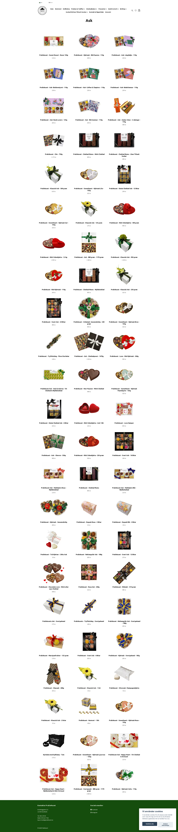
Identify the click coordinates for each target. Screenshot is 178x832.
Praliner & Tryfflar (77, 9)
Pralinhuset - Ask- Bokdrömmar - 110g (124, 87)
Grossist (108, 12)
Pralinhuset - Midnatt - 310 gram (124, 587)
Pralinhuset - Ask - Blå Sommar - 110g (89, 120)
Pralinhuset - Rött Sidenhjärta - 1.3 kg (53, 257)
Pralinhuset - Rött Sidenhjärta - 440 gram (124, 223)
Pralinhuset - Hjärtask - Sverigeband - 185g (124, 655)
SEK (50, 2)
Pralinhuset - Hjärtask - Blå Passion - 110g (89, 55)
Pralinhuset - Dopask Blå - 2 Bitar (124, 522)
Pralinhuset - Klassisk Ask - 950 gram (124, 257)
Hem (51, 9)
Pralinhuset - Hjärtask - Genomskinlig (53, 522)
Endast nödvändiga (165, 824)
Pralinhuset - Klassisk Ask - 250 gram (124, 289)
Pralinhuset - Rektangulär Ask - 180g (89, 554)
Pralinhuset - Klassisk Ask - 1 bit (89, 688)
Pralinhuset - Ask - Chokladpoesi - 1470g (89, 356)
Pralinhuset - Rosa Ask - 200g (89, 587)
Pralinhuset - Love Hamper (124, 423)
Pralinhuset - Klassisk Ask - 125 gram (89, 223)
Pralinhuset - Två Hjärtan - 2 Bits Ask (54, 554)
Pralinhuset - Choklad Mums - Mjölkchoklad (89, 289)
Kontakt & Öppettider (96, 12)
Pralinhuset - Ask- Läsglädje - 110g (124, 55)
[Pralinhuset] (42, 10)
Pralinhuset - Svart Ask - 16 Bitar (124, 455)
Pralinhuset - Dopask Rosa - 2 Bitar (89, 522)
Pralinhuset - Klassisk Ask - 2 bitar (53, 720)
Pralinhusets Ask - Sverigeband (53, 621)
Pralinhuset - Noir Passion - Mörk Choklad (89, 389)
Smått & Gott (112, 9)
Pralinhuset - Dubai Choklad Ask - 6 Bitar (53, 423)
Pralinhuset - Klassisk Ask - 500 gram (54, 188)
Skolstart (58, 9)
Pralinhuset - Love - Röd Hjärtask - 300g (124, 356)
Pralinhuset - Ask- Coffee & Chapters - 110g (89, 87)
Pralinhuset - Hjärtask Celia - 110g (124, 789)
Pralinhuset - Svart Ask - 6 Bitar (89, 655)
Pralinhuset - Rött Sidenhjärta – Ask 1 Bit (89, 423)
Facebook (95, 809)
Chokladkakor (91, 9)
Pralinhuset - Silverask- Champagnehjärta (124, 688)
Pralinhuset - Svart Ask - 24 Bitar (54, 322)
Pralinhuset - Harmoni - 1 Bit (89, 720)
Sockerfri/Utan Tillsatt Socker (76, 12)
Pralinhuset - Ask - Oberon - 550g (54, 455)
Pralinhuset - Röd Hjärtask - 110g (54, 289)
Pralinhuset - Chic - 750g (53, 154)
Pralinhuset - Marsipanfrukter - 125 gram (54, 655)
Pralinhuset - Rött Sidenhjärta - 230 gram (89, 455)
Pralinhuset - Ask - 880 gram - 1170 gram (89, 257)
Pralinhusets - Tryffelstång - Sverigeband (89, 621)
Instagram (94, 812)
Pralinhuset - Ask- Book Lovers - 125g (53, 120)
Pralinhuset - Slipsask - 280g (54, 688)
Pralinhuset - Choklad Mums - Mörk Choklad (89, 154)
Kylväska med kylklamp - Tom (53, 755)
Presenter (102, 9)
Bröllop (122, 9)
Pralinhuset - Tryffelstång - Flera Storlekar (53, 356)
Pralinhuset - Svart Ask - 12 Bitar (124, 554)
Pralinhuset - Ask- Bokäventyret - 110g (54, 87)
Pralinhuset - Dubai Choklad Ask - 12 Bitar (124, 188)
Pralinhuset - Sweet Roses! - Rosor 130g (53, 55)
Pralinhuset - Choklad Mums (89, 488)
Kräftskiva (66, 9)
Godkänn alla (150, 824)
